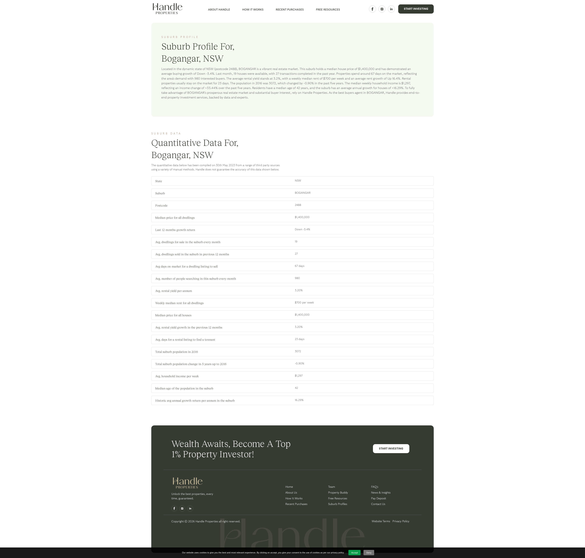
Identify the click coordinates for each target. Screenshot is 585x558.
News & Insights (380, 492)
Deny (368, 552)
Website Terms (381, 521)
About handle (219, 9)
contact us (378, 504)
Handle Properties (206, 521)
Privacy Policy (400, 521)
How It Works (253, 9)
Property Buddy (338, 492)
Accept (354, 552)
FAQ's (374, 486)
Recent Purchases (290, 9)
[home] (166, 9)
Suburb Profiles (337, 504)
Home (289, 486)
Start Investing (416, 8)
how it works (293, 498)
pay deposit (378, 498)
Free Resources (337, 498)
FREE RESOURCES (328, 9)
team (331, 486)
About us (291, 492)
